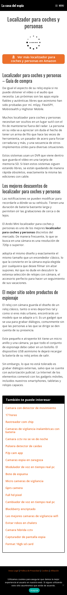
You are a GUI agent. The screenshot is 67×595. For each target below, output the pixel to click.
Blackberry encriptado (20, 509)
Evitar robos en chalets (21, 523)
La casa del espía (13, 5)
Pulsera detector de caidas (23, 446)
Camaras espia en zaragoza (24, 460)
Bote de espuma (16, 474)
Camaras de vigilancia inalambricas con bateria (32, 430)
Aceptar (34, 590)
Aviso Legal (13, 570)
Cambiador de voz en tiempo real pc (30, 502)
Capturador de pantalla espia (25, 537)
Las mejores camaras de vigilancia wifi (31, 516)
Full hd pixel (13, 495)
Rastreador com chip (19, 422)
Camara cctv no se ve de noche (26, 439)
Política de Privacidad (29, 570)
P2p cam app (14, 453)
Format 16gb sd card (19, 544)
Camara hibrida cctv (19, 530)
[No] (63, 585)
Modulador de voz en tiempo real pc (30, 467)
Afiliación (55, 570)
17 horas (11, 415)
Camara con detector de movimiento (30, 408)
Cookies (45, 570)
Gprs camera (14, 488)
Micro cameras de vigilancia (24, 481)
